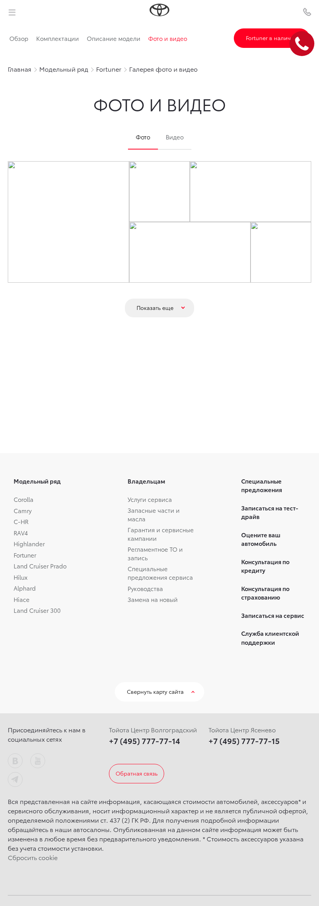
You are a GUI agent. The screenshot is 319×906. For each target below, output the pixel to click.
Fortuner (25, 555)
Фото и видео (167, 38)
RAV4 (21, 532)
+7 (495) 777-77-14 (144, 740)
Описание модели (113, 38)
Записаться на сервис (272, 615)
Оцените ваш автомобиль (260, 539)
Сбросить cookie (33, 857)
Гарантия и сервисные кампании (161, 534)
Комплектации (57, 38)
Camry (23, 510)
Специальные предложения (261, 485)
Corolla (23, 499)
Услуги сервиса (150, 499)
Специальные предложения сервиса (160, 573)
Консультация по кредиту (265, 566)
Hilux (21, 577)
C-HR (21, 521)
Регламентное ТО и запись (155, 553)
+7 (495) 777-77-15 (244, 740)
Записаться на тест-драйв (269, 512)
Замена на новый (153, 599)
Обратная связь (137, 773)
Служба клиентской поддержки (270, 637)
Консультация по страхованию (265, 593)
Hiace (22, 599)
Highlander (29, 543)
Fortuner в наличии (272, 38)
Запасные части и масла (154, 514)
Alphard (25, 588)
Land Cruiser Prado (40, 565)
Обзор (18, 38)
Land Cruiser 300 (37, 610)
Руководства (145, 588)
